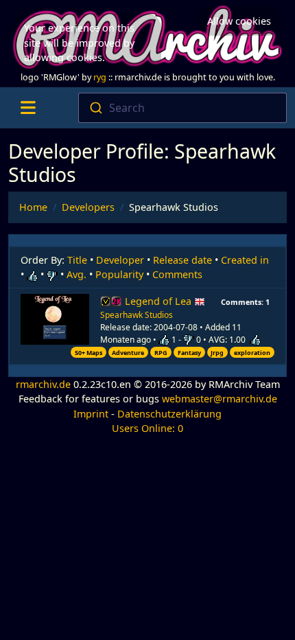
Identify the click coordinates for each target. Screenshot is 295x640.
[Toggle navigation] (27, 108)
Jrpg (217, 352)
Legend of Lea (159, 301)
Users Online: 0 (147, 428)
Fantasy (189, 352)
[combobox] (182, 108)
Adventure (128, 352)
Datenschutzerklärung (169, 413)
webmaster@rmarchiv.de (219, 398)
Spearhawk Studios (136, 315)
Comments (177, 274)
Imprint (90, 413)
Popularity (119, 274)
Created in (245, 259)
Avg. (76, 274)
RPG (160, 352)
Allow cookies (239, 20)
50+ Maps (88, 352)
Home (33, 207)
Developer (120, 259)
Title (77, 259)
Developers (88, 207)
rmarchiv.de (43, 384)
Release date (182, 259)
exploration (252, 352)
